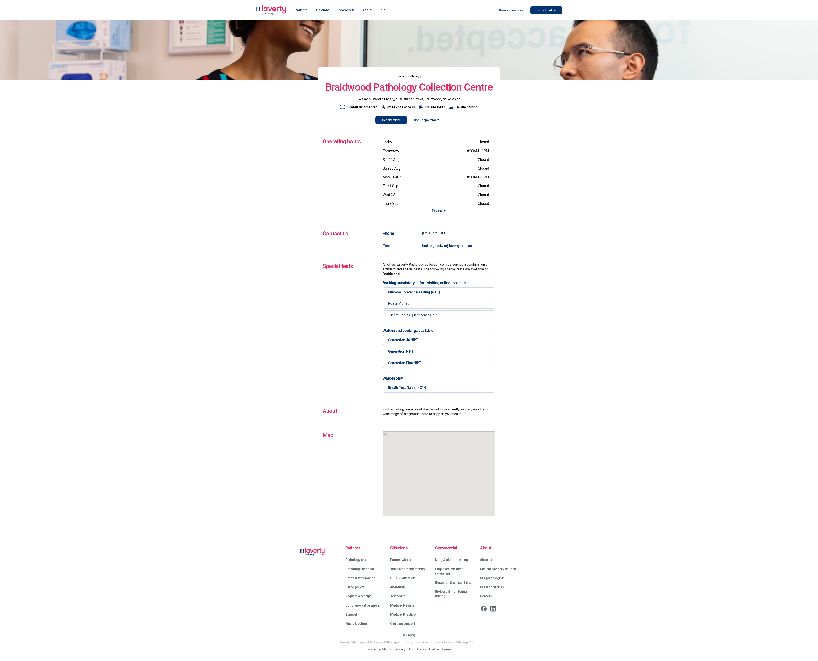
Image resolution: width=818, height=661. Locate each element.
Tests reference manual (407, 569)
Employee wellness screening (449, 571)
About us (486, 560)
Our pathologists (492, 578)
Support (351, 614)
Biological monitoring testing (451, 593)
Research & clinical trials (453, 583)
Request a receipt (358, 596)
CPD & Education (402, 578)
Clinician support (402, 624)
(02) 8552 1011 (433, 233)
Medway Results (402, 605)
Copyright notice (428, 649)
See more (439, 210)
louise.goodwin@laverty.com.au (447, 246)
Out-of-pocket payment (362, 605)
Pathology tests (357, 560)
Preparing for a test (359, 569)
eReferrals (398, 587)
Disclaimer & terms (379, 649)
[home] (271, 10)
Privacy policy (404, 649)
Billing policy (354, 587)
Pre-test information (360, 578)
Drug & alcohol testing (451, 560)
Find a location (356, 624)
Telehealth (397, 596)
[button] (301, 10)
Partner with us (401, 560)
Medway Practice (403, 614)
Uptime (446, 649)
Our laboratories (492, 587)
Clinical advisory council (498, 569)
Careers (486, 596)
